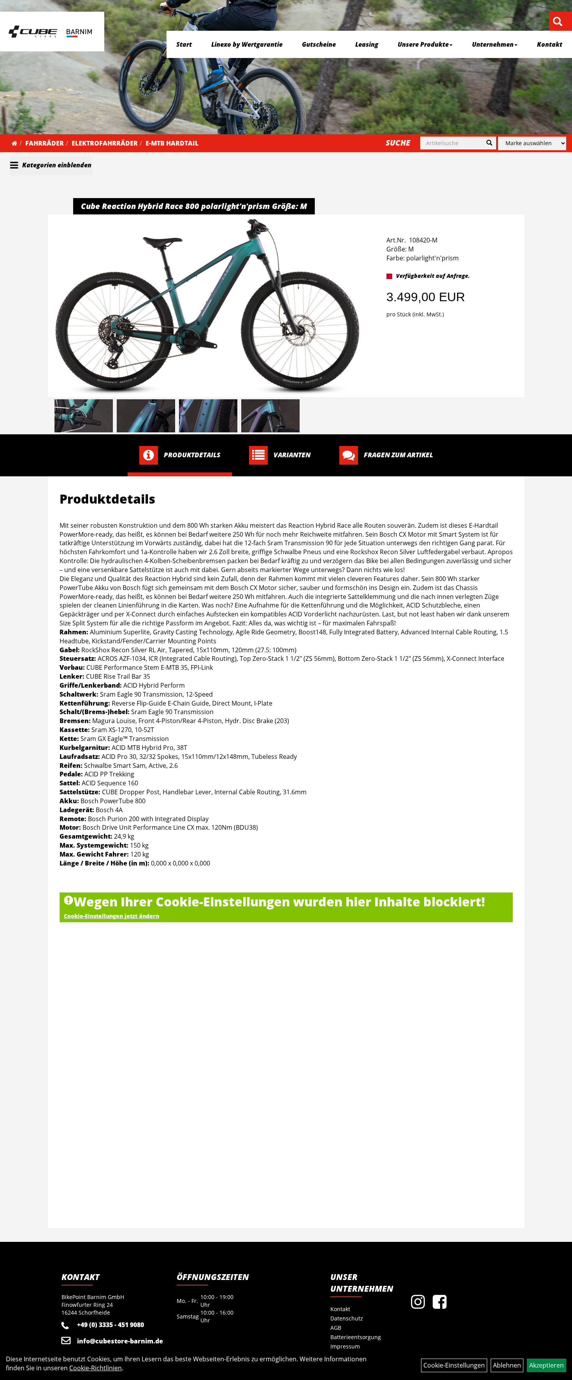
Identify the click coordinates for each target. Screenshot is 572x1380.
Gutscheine (319, 44)
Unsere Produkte (423, 44)
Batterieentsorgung (355, 1337)
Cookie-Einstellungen (454, 1365)
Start (184, 44)
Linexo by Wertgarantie (246, 44)
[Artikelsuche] (557, 22)
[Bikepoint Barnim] (50, 31)
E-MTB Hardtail (172, 143)
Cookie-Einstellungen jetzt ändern (111, 916)
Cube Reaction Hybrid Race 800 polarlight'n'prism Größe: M (194, 206)
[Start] (15, 143)
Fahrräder (44, 143)
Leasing (366, 44)
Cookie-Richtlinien (95, 1368)
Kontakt (549, 44)
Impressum (345, 1346)
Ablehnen (507, 1365)
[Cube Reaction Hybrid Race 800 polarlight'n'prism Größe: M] (207, 307)
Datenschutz (346, 1318)
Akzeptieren (546, 1365)
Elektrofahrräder (105, 143)
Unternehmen (493, 44)
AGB (335, 1327)
